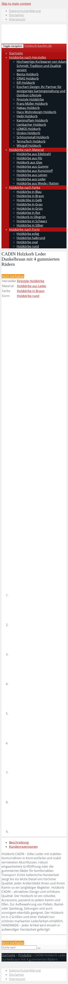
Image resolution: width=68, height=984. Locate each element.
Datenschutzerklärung (25, 11)
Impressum (17, 19)
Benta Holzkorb (28, 74)
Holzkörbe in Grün (30, 208)
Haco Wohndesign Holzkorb (36, 112)
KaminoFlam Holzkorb (32, 120)
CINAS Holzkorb (28, 78)
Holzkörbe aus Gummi (32, 166)
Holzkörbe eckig (28, 234)
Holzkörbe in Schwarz (32, 221)
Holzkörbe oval (27, 242)
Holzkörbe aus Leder (31, 179)
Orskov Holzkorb (28, 133)
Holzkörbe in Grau (29, 204)
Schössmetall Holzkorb (33, 137)
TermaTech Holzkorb (31, 141)
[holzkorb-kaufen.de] (31, 38)
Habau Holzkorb (28, 108)
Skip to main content (16, 4)
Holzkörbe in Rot (28, 213)
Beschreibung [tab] (19, 842)
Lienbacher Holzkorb (31, 124)
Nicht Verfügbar (13, 276)
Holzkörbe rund (28, 246)
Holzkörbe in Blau (29, 192)
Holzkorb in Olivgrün (31, 217)
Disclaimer (16, 15)
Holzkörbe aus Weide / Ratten (38, 183)
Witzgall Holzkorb (29, 145)
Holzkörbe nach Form (24, 229)
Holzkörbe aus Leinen (32, 175)
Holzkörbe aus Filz (29, 158)
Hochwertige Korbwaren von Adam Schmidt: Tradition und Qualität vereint (41, 66)
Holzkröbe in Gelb (29, 200)
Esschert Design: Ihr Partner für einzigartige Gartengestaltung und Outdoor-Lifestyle (41, 91)
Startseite (16, 53)
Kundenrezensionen (23, 847)
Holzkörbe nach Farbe (24, 187)
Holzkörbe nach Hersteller (27, 57)
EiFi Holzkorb (26, 83)
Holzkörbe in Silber (30, 225)
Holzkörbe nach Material (26, 150)
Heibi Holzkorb (27, 116)
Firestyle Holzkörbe (30, 99)
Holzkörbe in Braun (30, 196)
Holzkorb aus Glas (29, 162)
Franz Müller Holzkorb (32, 103)
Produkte (25, 955)
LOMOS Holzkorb (29, 129)
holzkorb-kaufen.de (38, 46)
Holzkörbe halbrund (31, 238)
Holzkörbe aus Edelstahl (34, 154)
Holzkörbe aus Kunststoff (35, 171)
